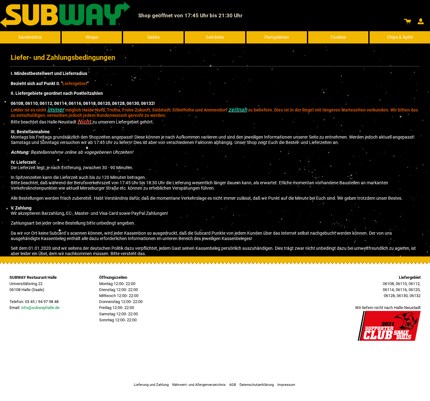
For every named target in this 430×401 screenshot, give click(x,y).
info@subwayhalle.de (40, 307)
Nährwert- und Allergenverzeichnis (199, 385)
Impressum (286, 385)
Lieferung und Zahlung (151, 385)
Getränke (215, 37)
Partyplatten (276, 37)
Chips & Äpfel (400, 37)
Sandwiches (30, 37)
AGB (232, 385)
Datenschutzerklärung (257, 385)
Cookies (338, 37)
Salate (153, 37)
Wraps (92, 37)
